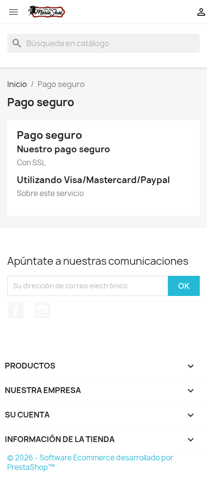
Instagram (42, 310)
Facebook (16, 310)
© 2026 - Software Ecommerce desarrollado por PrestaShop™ (90, 462)
